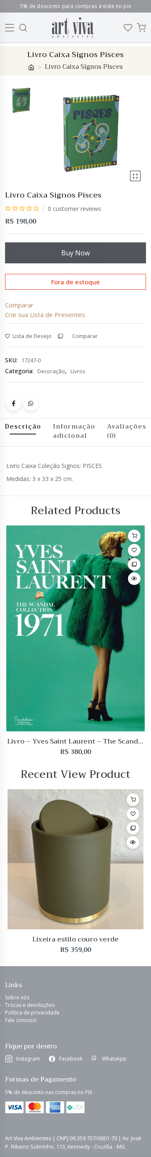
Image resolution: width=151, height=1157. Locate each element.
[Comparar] (134, 564)
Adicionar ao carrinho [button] (134, 536)
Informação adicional (74, 431)
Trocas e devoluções (30, 1005)
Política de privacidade (32, 1012)
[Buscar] (23, 27)
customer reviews (74, 209)
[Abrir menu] (10, 27)
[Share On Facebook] (13, 403)
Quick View (134, 578)
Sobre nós (17, 997)
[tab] (74, 431)
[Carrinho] (141, 27)
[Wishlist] (128, 27)
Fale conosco (20, 1020)
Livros (78, 371)
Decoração (51, 371)
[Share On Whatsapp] (30, 403)
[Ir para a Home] (72, 27)
